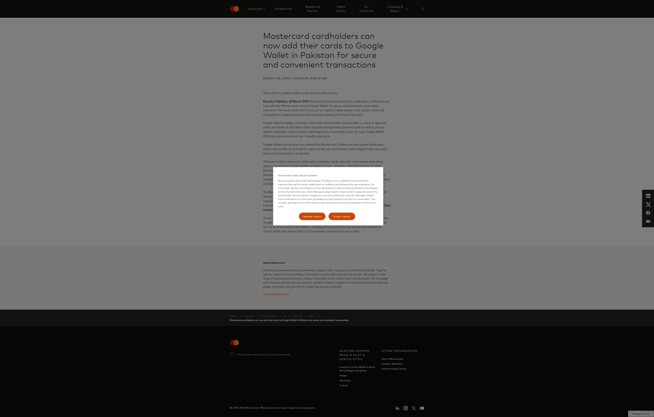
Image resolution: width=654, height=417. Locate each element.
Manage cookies (312, 216)
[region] (328, 196)
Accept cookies (341, 216)
